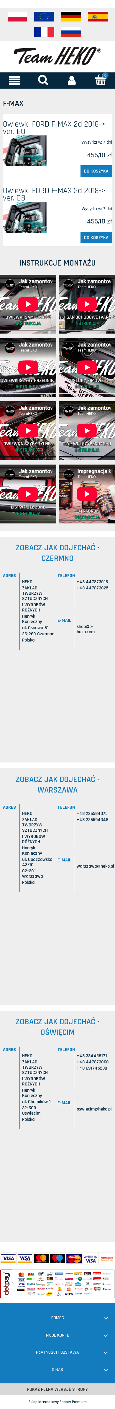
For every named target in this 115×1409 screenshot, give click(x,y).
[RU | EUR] (71, 32)
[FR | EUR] (44, 32)
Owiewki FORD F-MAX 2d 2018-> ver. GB (54, 194)
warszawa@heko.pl (95, 866)
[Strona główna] (57, 55)
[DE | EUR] (71, 17)
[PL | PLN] (17, 17)
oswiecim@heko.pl (94, 1109)
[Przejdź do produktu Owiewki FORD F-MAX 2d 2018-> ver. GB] (25, 217)
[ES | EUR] (98, 17)
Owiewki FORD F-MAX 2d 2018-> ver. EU (54, 128)
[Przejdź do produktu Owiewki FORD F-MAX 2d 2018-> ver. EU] (25, 150)
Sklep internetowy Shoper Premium (58, 1402)
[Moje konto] (72, 80)
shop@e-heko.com (86, 629)
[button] (14, 80)
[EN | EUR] (44, 17)
